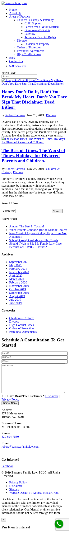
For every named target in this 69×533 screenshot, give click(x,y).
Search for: (8, 211)
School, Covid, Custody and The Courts (33, 240)
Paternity (30, 33)
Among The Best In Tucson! (26, 226)
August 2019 (17, 296)
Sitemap (14, 489)
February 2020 (18, 282)
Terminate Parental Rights (40, 37)
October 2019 (17, 289)
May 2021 (15, 265)
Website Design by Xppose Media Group (34, 492)
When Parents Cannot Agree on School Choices (38, 229)
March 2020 (16, 279)
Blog (12, 57)
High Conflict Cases (29, 54)
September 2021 (19, 261)
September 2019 (19, 292)
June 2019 (15, 303)
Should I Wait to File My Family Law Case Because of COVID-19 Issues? (35, 245)
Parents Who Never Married (42, 26)
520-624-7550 (10, 436)
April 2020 (15, 275)
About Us (15, 13)
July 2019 (15, 299)
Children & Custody (21, 318)
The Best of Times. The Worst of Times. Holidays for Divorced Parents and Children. (33, 155)
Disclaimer (51, 396)
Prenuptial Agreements (30, 50)
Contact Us (16, 61)
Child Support (33, 23)
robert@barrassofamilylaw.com (20, 446)
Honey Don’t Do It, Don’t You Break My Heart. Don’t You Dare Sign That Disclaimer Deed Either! (34, 99)
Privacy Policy (10, 399)
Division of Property (37, 44)
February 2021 (18, 268)
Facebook (7, 466)
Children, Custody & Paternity (35, 20)
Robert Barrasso (15, 115)
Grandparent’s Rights (37, 30)
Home (13, 9)
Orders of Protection (29, 47)
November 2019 (19, 285)
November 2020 (19, 272)
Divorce (22, 40)
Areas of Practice (19, 16)
